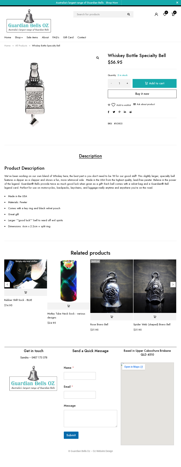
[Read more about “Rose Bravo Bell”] (111, 316)
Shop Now (112, 2)
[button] (97, 58)
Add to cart (156, 83)
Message (70, 405)
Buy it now (142, 94)
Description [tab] (90, 156)
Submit (71, 435)
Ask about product (146, 104)
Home (7, 45)
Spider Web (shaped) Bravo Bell (151, 324)
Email (68, 386)
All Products (21, 45)
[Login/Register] (156, 14)
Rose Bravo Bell (99, 324)
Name (69, 367)
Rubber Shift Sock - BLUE (18, 300)
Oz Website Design (103, 451)
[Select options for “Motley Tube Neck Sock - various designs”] (68, 306)
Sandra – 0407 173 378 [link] (33, 357)
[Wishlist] (119, 105)
